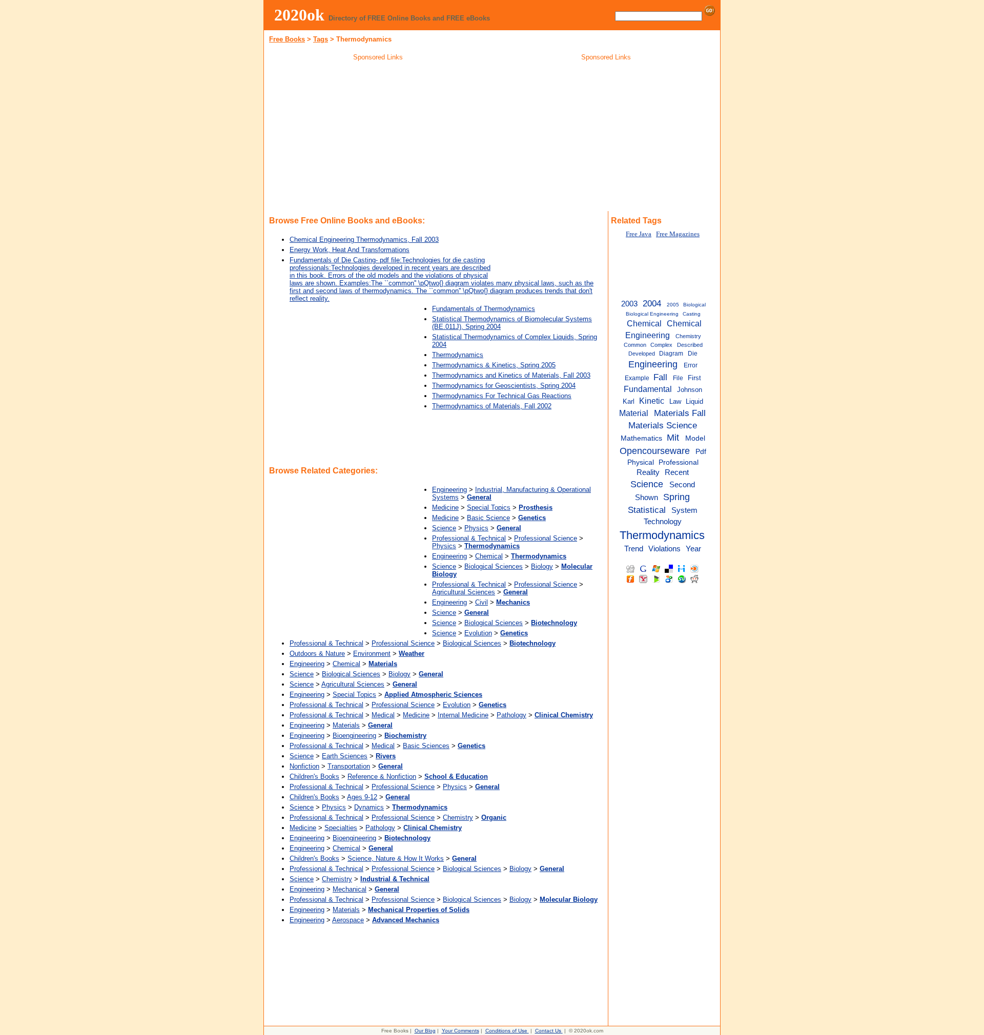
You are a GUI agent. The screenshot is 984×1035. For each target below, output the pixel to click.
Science (444, 528)
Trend (633, 548)
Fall (660, 377)
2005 (673, 304)
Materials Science (662, 425)
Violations (664, 548)
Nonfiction (304, 766)
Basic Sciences (426, 746)
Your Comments (460, 1030)
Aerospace (348, 920)
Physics (476, 528)
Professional (679, 462)
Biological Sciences (493, 566)
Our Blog (425, 1030)
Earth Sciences (344, 756)
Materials (346, 725)
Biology (542, 566)
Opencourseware (655, 451)
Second (682, 485)
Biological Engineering (652, 314)
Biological (694, 304)
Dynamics (369, 807)
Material (633, 413)
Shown (646, 497)
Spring (676, 497)
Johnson (689, 390)
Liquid (694, 401)
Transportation (348, 766)
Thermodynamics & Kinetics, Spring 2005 (494, 365)
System (684, 510)
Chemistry (458, 817)
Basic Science (488, 518)
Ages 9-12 (362, 797)
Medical (383, 715)
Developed (641, 353)
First (694, 378)
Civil (481, 602)
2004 (652, 303)
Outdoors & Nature (317, 653)
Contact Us (548, 1030)
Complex (661, 345)
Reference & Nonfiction (381, 776)
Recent (677, 472)
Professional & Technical (469, 538)
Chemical (489, 556)
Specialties (340, 828)
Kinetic (651, 400)
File (678, 378)
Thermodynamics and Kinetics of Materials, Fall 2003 (511, 375)
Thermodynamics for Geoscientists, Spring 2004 (504, 385)
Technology (663, 521)
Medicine (445, 507)
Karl (628, 401)
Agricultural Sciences (463, 592)
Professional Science (545, 538)
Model (695, 438)
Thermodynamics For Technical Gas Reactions (501, 396)
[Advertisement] (378, 138)
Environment (372, 653)
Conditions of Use (506, 1030)
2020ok (299, 15)
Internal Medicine (463, 715)
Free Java (638, 234)
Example (637, 378)
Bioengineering (354, 735)
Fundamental (648, 389)
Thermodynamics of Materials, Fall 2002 (491, 406)
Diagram (671, 353)
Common (635, 345)
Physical (640, 462)
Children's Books (314, 776)
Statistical (647, 510)
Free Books (287, 39)
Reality (648, 472)
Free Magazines (678, 234)
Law (675, 401)
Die (693, 353)
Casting (692, 314)
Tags (320, 39)
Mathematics (641, 438)
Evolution (478, 633)
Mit (673, 437)
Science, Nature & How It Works (395, 858)
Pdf (700, 452)
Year (693, 548)
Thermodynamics (457, 355)
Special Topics (488, 507)
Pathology (511, 715)
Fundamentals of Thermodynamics (483, 309)
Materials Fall (680, 413)
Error (691, 365)
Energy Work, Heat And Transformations (349, 250)
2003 (629, 303)
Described (690, 345)
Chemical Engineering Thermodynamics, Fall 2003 (364, 239)
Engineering (449, 489)
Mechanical (349, 889)
